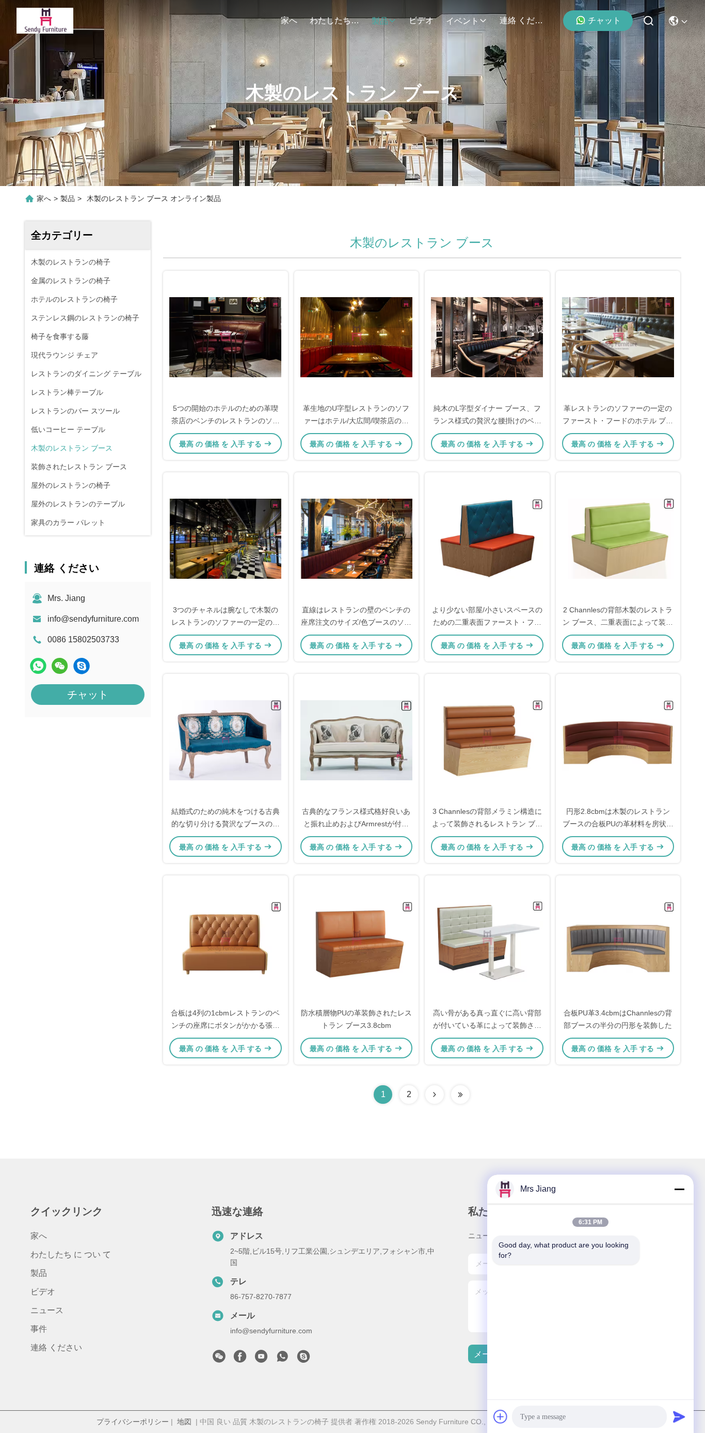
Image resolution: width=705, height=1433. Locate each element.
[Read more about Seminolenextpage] (434, 1094)
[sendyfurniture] (81, 665)
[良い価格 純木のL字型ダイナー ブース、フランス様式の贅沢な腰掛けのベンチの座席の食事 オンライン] (487, 336)
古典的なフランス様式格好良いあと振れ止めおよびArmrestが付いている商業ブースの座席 (356, 823)
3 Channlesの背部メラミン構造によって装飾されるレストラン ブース (487, 823)
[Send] (679, 1416)
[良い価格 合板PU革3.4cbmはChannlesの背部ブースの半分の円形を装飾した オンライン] (618, 941)
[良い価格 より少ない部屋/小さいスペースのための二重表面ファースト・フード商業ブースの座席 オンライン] (487, 538)
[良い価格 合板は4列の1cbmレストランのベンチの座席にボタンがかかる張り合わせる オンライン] (225, 941)
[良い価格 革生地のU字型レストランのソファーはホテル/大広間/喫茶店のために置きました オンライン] (356, 336)
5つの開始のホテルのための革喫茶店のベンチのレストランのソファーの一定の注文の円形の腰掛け (225, 420)
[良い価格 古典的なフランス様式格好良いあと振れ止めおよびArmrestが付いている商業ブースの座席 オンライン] (356, 739)
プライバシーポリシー (133, 1421)
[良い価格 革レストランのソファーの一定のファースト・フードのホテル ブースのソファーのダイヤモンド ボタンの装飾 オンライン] (618, 336)
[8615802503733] (282, 1359)
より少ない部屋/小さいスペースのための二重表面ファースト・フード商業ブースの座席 (487, 622)
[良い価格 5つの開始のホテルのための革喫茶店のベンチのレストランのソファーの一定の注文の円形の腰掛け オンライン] (225, 336)
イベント (462, 21)
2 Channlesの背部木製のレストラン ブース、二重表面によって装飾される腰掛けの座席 (618, 622)
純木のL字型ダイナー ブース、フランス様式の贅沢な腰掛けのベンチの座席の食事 (487, 420)
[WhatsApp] (38, 665)
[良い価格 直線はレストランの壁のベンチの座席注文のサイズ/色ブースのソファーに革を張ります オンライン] (356, 538)
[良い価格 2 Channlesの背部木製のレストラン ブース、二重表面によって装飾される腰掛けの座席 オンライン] (618, 538)
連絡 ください (524, 20)
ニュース (46, 1310)
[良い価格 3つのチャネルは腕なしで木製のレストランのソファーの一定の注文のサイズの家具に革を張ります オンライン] (225, 538)
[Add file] (500, 1416)
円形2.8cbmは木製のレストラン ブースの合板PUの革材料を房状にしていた (618, 823)
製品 (380, 21)
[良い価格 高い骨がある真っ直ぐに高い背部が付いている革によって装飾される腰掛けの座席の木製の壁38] (487, 941)
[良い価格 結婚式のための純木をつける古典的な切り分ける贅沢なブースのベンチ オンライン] (225, 739)
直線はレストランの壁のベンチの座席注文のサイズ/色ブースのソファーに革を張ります (356, 622)
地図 (184, 1421)
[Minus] (679, 1189)
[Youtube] (261, 1359)
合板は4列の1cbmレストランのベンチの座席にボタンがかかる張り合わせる (225, 1025)
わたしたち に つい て (334, 20)
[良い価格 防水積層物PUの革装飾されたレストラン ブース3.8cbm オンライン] (356, 941)
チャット (604, 20)
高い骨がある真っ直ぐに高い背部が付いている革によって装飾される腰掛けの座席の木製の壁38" (487, 1025)
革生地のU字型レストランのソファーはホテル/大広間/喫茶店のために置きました (356, 420)
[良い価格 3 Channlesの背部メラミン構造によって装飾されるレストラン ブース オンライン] (487, 739)
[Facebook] (240, 1359)
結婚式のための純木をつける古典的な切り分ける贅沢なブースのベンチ (225, 823)
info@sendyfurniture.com (93, 618)
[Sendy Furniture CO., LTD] (45, 21)
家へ (289, 20)
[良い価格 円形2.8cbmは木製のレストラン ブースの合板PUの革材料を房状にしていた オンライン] (618, 739)
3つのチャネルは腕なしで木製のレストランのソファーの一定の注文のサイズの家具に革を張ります (225, 622)
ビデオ (421, 20)
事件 (38, 1328)
